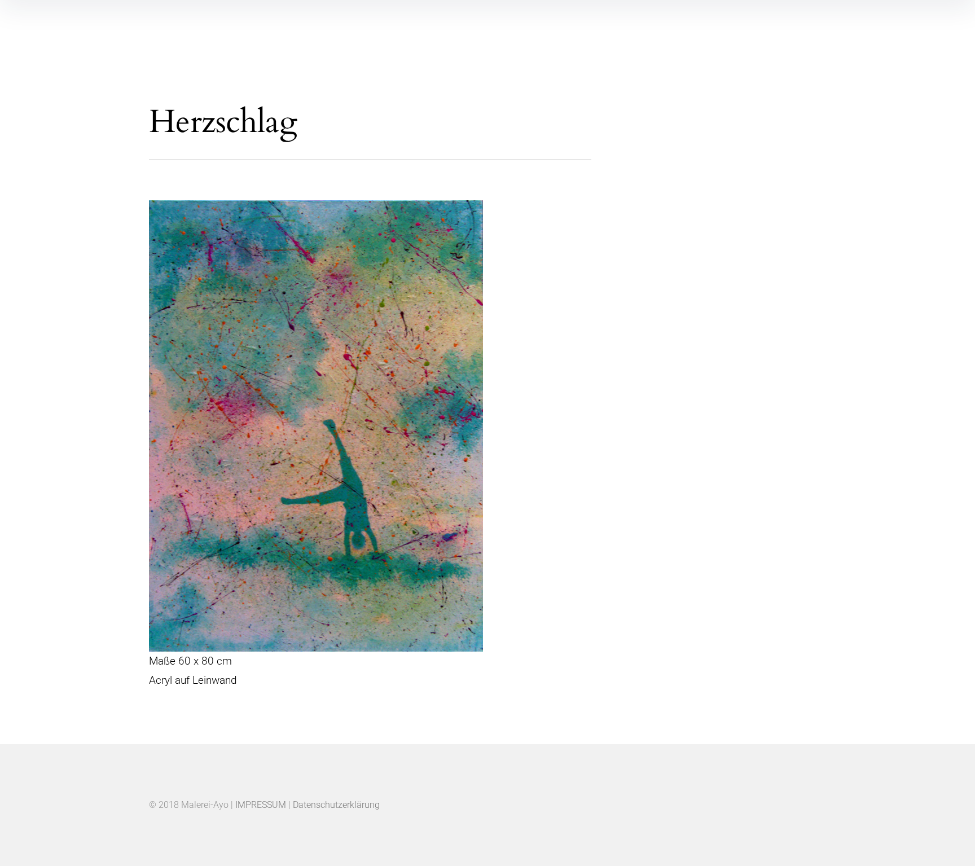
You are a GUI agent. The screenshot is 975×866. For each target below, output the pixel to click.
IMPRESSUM (260, 804)
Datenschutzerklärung (336, 804)
